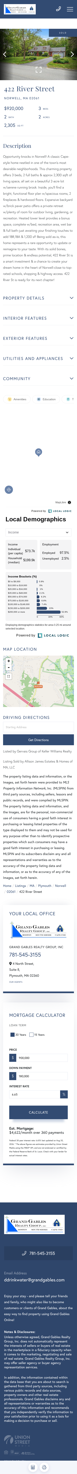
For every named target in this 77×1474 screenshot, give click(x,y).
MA (32, 886)
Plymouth (44, 886)
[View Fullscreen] (9, 676)
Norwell (60, 886)
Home (7, 886)
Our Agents (15, 982)
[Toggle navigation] (70, 9)
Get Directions (38, 740)
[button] (6, 54)
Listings (20, 886)
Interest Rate (19, 1086)
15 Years (39, 1035)
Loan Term (17, 1025)
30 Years (20, 1035)
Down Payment (20, 1068)
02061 (11, 892)
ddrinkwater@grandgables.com (34, 1280)
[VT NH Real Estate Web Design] (38, 1440)
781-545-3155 (25, 954)
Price (13, 1050)
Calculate (38, 1112)
